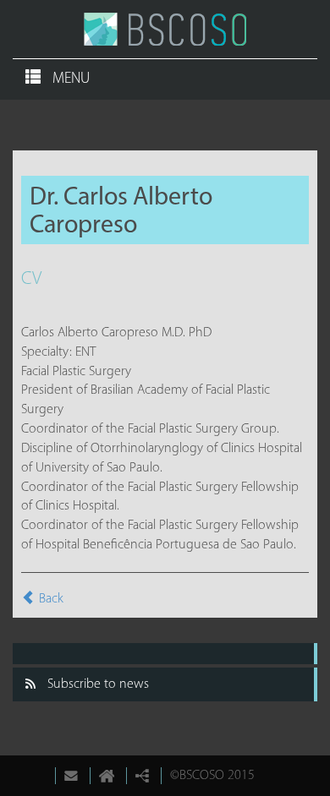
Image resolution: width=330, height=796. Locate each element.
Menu (69, 79)
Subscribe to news (98, 684)
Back (51, 599)
